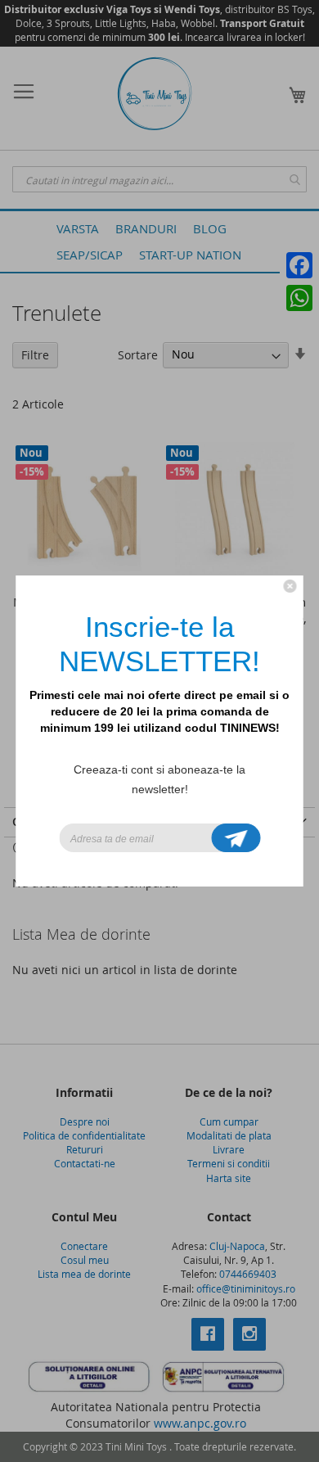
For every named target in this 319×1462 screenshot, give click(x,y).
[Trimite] (236, 838)
